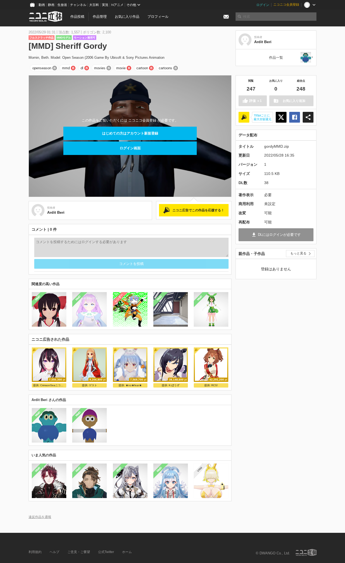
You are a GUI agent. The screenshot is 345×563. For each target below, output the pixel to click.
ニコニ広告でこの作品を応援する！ (198, 210)
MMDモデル (64, 37)
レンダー (118, 298)
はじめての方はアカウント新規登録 (130, 133)
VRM (199, 469)
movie (121, 68)
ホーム (127, 552)
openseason (41, 68)
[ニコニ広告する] (244, 117)
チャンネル (78, 4)
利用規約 (35, 552)
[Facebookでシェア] (294, 117)
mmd (66, 68)
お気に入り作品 (127, 17)
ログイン (262, 4)
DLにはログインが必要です (279, 235)
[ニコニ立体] (305, 552)
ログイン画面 (130, 148)
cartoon (142, 68)
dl (82, 68)
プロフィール (157, 17)
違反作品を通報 (40, 517)
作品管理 (100, 17)
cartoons (165, 68)
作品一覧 (276, 58)
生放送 (62, 4)
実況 (105, 4)
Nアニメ (117, 4)
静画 (51, 4)
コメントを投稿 (131, 264)
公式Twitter (106, 552)
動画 (42, 4)
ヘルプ (54, 552)
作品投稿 (77, 17)
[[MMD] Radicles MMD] (307, 57)
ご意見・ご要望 (78, 552)
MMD (37, 298)
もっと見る (298, 253)
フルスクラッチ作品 (41, 37)
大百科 (94, 4)
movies (99, 68)
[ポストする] (281, 117)
